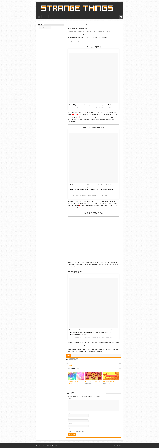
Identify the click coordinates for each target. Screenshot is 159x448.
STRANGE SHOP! (53, 17)
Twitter (84, 112)
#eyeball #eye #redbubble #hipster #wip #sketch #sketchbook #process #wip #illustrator (92, 105)
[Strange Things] (79, 8)
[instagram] (120, 445)
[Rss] (114, 445)
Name (69, 413)
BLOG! (72, 24)
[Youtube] (119, 445)
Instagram (82, 117)
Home (68, 24)
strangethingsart (72, 31)
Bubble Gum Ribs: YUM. (111, 363)
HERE (80, 205)
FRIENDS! (61, 17)
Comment (70, 398)
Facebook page (74, 114)
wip (77, 359)
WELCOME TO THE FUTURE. (93, 381)
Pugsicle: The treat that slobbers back (77, 364)
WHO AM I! (45, 17)
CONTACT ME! (68, 17)
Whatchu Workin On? (109, 381)
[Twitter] (117, 445)
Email (69, 418)
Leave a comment (98, 31)
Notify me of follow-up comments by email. (79, 428)
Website (70, 423)
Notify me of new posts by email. (77, 431)
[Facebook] (115, 445)
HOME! (39, 16)
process (72, 359)
